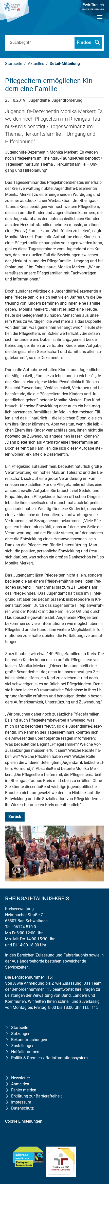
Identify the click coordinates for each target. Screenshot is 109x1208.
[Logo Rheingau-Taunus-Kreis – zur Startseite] (14, 14)
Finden (85, 42)
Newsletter (20, 1078)
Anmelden (20, 1084)
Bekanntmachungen (29, 1039)
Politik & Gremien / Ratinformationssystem (49, 1057)
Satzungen (20, 1033)
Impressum (21, 1102)
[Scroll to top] (98, 1172)
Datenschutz (22, 1108)
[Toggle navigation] (99, 21)
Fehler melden (23, 1090)
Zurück (14, 816)
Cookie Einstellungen (23, 1121)
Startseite (19, 1027)
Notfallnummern (26, 1051)
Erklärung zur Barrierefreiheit (36, 1096)
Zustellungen (22, 1045)
